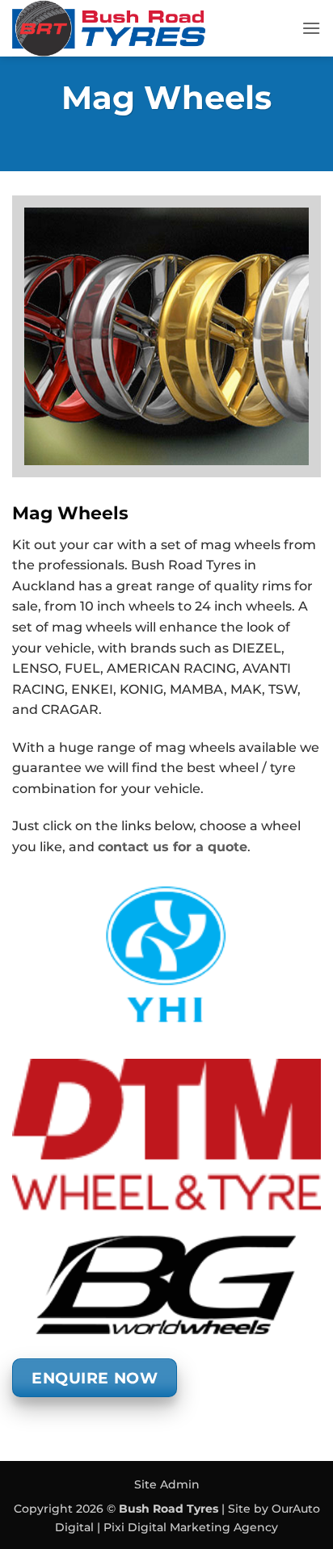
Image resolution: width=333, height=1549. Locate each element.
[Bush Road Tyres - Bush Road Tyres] (150, 28)
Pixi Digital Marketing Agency (190, 1527)
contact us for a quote (172, 846)
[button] (311, 28)
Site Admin (167, 1484)
